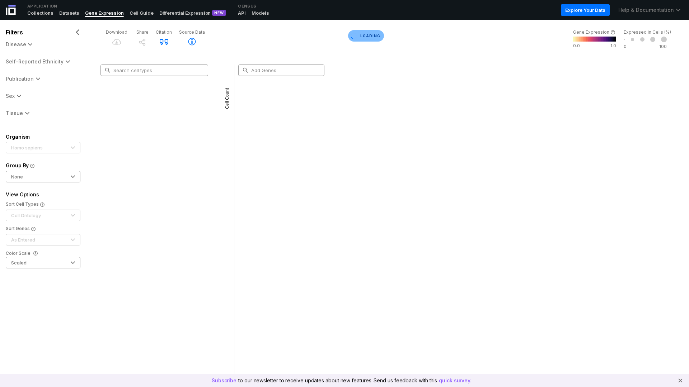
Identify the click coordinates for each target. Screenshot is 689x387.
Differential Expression (185, 13)
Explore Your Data (585, 10)
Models (260, 13)
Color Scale (18, 253)
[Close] (680, 380)
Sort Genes (18, 228)
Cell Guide (142, 13)
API (242, 13)
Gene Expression (104, 13)
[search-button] (108, 70)
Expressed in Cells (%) (647, 32)
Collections (40, 13)
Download (116, 32)
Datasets (69, 13)
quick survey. (455, 380)
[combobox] (157, 70)
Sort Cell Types (22, 204)
